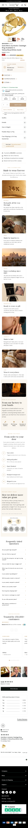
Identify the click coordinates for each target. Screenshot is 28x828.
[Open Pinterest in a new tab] (10, 792)
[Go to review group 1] (9, 660)
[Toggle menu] (3, 5)
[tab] (22, 720)
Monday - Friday (6, 798)
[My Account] (22, 5)
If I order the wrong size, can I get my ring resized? (14, 559)
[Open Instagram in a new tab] (14, 792)
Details (4, 122)
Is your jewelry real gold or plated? (14, 582)
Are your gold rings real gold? (14, 550)
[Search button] (6, 5)
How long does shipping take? (14, 591)
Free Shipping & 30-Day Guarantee (9, 138)
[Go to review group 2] (10, 660)
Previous (2, 25)
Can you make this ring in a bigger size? (14, 564)
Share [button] (19, 752)
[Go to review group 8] (18, 660)
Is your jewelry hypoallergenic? (14, 574)
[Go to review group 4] (13, 660)
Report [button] (15, 752)
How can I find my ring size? (14, 554)
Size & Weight (6, 127)
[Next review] (16, 630)
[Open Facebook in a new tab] (3, 792)
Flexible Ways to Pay (8, 132)
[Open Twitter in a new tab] (7, 792)
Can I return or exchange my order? (14, 595)
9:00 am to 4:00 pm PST (8, 801)
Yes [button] (13, 752)
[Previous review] (12, 630)
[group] (14, 682)
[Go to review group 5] (14, 660)
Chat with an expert (16, 144)
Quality (4, 118)
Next (24, 25)
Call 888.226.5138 (10, 146)
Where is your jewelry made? (14, 587)
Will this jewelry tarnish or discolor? (14, 578)
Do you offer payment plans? (14, 599)
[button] (4, 746)
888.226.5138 (5, 796)
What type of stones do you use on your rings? (14, 569)
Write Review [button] (14, 689)
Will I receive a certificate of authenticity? (14, 604)
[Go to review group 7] (17, 660)
